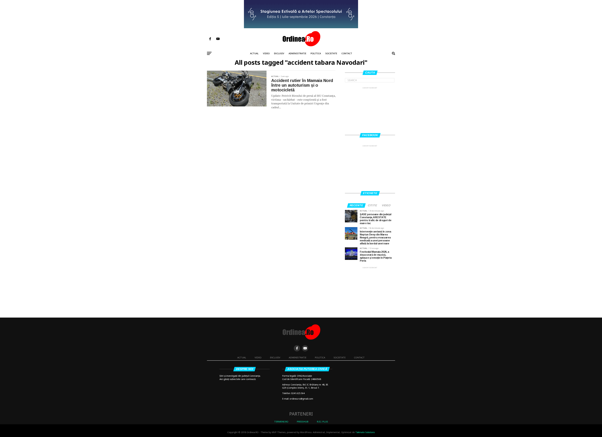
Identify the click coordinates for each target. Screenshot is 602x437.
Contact (346, 53)
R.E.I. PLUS (322, 421)
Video (266, 53)
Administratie (297, 53)
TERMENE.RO (281, 421)
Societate (331, 53)
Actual (254, 53)
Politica (316, 53)
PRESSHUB (302, 421)
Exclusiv (279, 53)
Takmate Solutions (365, 432)
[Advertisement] (369, 108)
